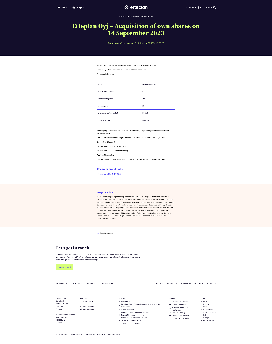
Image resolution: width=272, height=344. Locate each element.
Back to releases (106, 233)
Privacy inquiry (90, 334)
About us (130, 16)
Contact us (64, 267)
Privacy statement (76, 334)
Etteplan (122, 16)
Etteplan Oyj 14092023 (110, 174)
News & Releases (140, 16)
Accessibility (101, 334)
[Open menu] (59, 7)
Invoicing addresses (114, 334)
